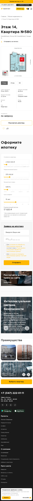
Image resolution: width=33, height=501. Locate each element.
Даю (16, 256)
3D (20, 83)
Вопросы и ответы (7, 472)
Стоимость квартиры (10, 157)
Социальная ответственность (10, 459)
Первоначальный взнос (10, 169)
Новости (3, 469)
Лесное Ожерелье (6, 419)
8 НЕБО (3, 426)
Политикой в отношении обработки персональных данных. (16, 250)
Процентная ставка (9, 182)
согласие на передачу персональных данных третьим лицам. (16, 256)
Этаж (12, 83)
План (4, 83)
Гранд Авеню (5, 432)
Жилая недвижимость (15, 16)
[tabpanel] (16, 315)
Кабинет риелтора (7, 462)
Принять (6, 497)
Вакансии (4, 455)
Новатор (3, 435)
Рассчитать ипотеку (16, 123)
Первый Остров (6, 422)
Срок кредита (8, 194)
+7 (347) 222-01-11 (7, 4)
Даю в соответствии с (16, 248)
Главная (3, 16)
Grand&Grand (5, 442)
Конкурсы (4, 482)
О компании (4, 452)
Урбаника (4, 439)
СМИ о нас (4, 476)
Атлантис (4, 429)
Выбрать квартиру (16, 381)
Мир (2, 445)
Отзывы (3, 479)
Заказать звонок (24, 4)
